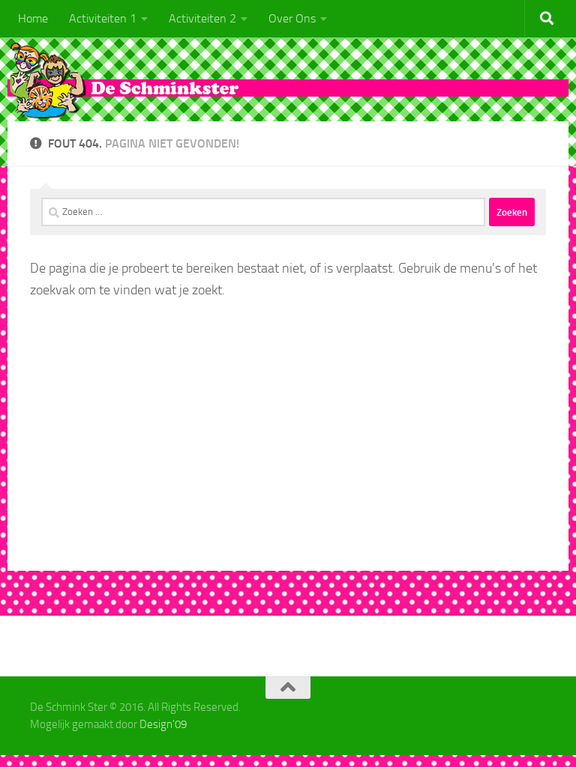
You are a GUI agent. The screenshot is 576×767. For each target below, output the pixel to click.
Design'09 (163, 724)
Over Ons (292, 18)
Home (33, 18)
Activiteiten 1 (102, 18)
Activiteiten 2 (202, 18)
